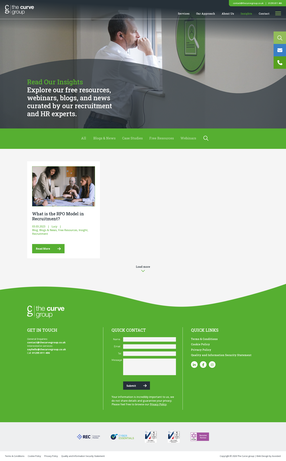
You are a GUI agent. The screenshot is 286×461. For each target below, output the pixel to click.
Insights (246, 13)
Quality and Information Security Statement (221, 355)
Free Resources (161, 138)
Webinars (188, 138)
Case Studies (132, 138)
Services (184, 13)
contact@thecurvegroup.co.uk (248, 3)
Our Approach (205, 13)
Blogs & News (104, 138)
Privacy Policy (158, 404)
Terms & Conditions (204, 339)
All (83, 138)
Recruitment (40, 234)
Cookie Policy (200, 344)
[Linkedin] (194, 364)
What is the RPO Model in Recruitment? (58, 216)
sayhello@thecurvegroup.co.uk (46, 349)
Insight (83, 230)
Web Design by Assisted (268, 456)
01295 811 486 (275, 3)
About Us (228, 13)
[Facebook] (203, 364)
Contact (264, 13)
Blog (35, 230)
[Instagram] (212, 364)
